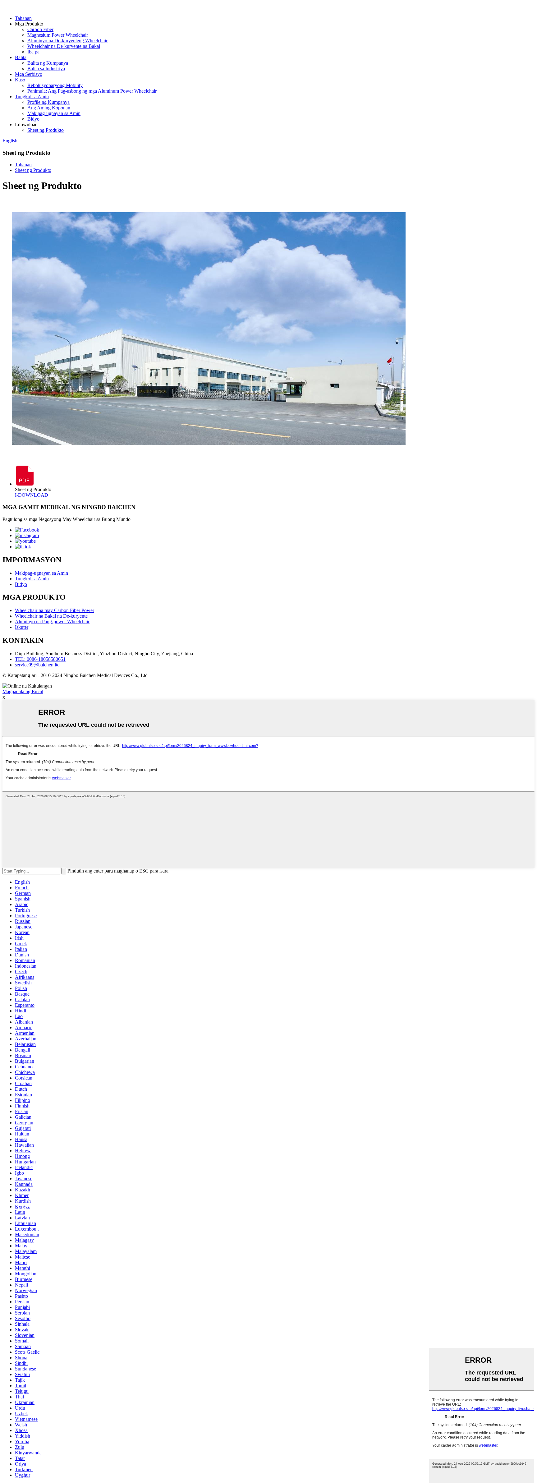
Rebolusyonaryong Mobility (55, 85)
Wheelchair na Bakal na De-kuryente (51, 616)
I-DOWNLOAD (31, 495)
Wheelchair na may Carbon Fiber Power (54, 610)
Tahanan (23, 18)
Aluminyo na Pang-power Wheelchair (52, 621)
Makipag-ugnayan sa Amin (53, 113)
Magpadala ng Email (22, 691)
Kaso (20, 79)
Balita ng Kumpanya (47, 63)
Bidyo (33, 119)
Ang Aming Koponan (48, 107)
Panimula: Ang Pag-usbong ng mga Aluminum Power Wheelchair (92, 91)
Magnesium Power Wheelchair (57, 35)
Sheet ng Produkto (45, 130)
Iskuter (21, 627)
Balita (20, 57)
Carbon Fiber (40, 29)
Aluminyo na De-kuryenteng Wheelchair (67, 40)
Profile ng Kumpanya (48, 102)
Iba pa (33, 51)
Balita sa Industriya (46, 68)
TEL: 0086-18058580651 (40, 659)
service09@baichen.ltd (37, 664)
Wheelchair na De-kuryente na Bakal (63, 46)
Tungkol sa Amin (32, 96)
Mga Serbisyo (28, 74)
